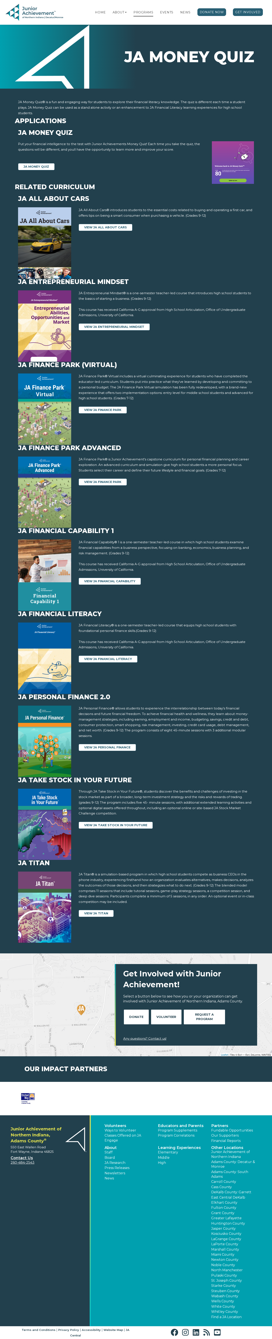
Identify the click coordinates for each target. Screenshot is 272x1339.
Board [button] (110, 1158)
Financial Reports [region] (226, 1141)
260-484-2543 (22, 1162)
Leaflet (224, 1054)
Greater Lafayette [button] (226, 1218)
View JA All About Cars (105, 227)
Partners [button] (219, 1126)
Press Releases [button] (117, 1168)
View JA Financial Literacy (108, 659)
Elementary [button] (168, 1152)
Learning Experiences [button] (179, 1148)
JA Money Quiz (36, 167)
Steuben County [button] (225, 1291)
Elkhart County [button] (224, 1203)
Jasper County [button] (223, 1229)
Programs (143, 12)
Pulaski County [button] (224, 1275)
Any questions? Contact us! (144, 1038)
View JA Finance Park (102, 410)
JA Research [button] (115, 1163)
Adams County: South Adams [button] (229, 1174)
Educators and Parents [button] (181, 1126)
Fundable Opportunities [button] (232, 1130)
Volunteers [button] (115, 1126)
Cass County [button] (221, 1187)
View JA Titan (96, 913)
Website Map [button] (113, 1330)
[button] (126, 12)
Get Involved (248, 12)
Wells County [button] (222, 1301)
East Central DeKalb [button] (228, 1197)
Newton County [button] (224, 1260)
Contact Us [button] (22, 1158)
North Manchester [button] (227, 1270)
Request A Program (204, 1017)
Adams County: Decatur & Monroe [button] (233, 1164)
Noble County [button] (223, 1265)
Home (100, 12)
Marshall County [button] (225, 1249)
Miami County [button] (222, 1255)
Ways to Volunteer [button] (120, 1130)
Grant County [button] (222, 1213)
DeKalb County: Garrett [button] (231, 1192)
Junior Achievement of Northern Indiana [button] (230, 1154)
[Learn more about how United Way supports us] (28, 1098)
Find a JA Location (226, 1317)
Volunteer (166, 1017)
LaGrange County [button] (226, 1239)
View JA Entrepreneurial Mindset (114, 327)
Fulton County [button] (223, 1208)
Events (166, 12)
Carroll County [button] (223, 1182)
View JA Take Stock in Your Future (115, 825)
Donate (136, 1017)
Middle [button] (164, 1158)
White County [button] (223, 1306)
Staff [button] (109, 1152)
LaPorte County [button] (224, 1244)
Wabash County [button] (224, 1296)
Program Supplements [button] (177, 1130)
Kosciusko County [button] (226, 1234)
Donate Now (212, 12)
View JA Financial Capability (109, 581)
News (185, 12)
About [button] (111, 1148)
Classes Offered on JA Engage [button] (123, 1137)
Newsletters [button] (115, 1173)
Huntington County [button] (228, 1223)
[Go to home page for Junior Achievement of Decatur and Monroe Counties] (34, 12)
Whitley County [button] (224, 1312)
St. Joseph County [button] (226, 1280)
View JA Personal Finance (107, 747)
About (118, 12)
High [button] (162, 1163)
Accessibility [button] (91, 1330)
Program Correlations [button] (176, 1135)
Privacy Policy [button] (68, 1330)
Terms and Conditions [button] (38, 1330)
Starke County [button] (223, 1286)
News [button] (109, 1178)
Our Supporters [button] (225, 1135)
